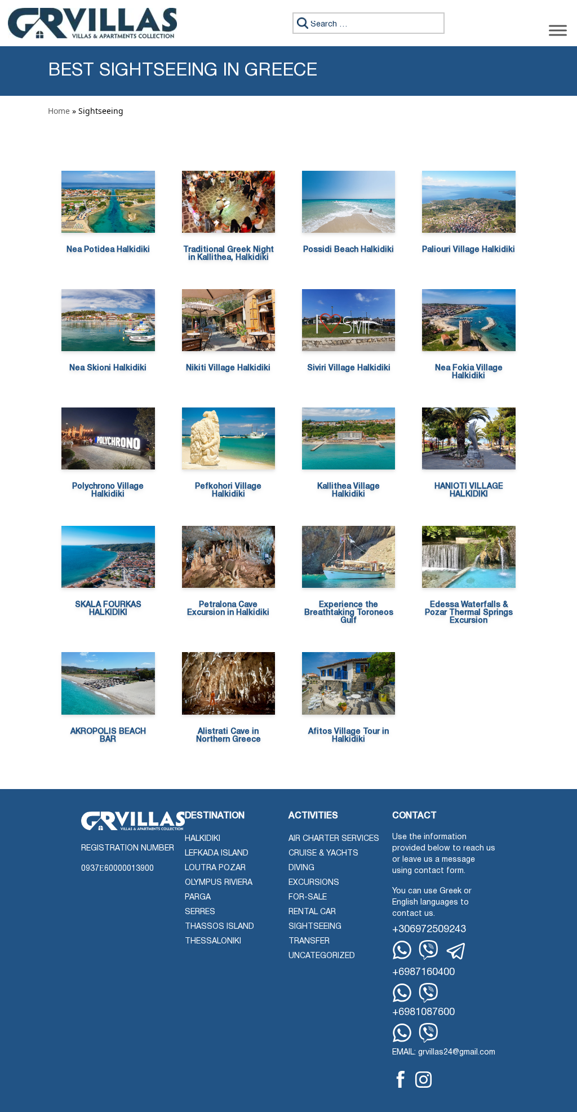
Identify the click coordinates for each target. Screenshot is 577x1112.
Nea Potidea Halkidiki (108, 250)
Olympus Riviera (218, 883)
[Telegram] (456, 951)
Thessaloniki (213, 941)
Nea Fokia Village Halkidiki (469, 372)
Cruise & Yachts (323, 853)
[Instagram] (423, 1079)
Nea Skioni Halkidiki (108, 368)
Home (59, 110)
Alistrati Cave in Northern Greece (228, 735)
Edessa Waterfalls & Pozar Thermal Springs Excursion (469, 612)
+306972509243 (429, 929)
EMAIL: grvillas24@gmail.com (443, 1052)
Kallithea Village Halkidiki (348, 490)
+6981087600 (423, 1012)
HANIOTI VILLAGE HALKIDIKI (468, 490)
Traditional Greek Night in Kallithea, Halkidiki (228, 254)
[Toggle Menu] (558, 30)
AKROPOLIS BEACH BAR (108, 735)
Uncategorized (321, 956)
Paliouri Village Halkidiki (468, 250)
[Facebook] (400, 1079)
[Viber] (428, 950)
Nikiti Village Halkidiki (228, 368)
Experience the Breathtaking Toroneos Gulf (348, 612)
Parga (198, 897)
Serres (200, 912)
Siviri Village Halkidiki (348, 368)
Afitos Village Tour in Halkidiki (348, 735)
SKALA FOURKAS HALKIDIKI (108, 609)
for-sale (307, 897)
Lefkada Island (216, 853)
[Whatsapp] (402, 950)
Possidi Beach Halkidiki (348, 250)
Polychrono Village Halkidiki (108, 490)
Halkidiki (202, 839)
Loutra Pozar (215, 868)
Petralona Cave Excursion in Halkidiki (228, 609)
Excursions (313, 883)
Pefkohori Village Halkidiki (228, 490)
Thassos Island (219, 927)
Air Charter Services (333, 839)
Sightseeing (314, 927)
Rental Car (312, 912)
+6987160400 (423, 972)
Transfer (309, 941)
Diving (301, 868)
